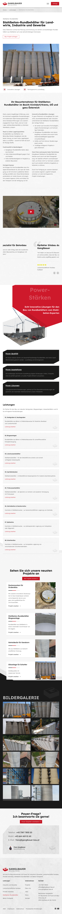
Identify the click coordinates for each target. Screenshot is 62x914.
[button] (31, 212)
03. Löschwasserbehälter (12, 454)
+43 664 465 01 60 (23, 836)
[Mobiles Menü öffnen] (48, 3)
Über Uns (28, 888)
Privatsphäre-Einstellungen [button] (34, 909)
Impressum (10, 909)
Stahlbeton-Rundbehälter (10, 895)
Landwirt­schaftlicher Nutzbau (12, 888)
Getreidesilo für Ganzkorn (18, 642)
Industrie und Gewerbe (10, 885)
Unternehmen (29, 881)
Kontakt (27, 898)
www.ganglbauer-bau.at (45, 889)
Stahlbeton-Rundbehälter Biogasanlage (18, 617)
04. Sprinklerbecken (11, 472)
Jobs (26, 891)
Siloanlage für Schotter (17, 664)
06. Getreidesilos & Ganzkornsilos (15, 506)
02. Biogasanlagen (11, 435)
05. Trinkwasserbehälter (12, 488)
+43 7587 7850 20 (24, 832)
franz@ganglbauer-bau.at (27, 840)
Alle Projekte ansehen (30, 578)
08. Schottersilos (10, 540)
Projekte (27, 885)
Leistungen (6, 881)
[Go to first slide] (57, 273)
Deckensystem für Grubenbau (15, 586)
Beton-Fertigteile (8, 898)
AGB (4, 909)
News (26, 895)
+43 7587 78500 (43, 885)
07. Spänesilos (9, 522)
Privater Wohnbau (8, 891)
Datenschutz (20, 909)
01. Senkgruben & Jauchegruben (15, 417)
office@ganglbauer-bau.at (46, 887)
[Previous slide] (54, 273)
